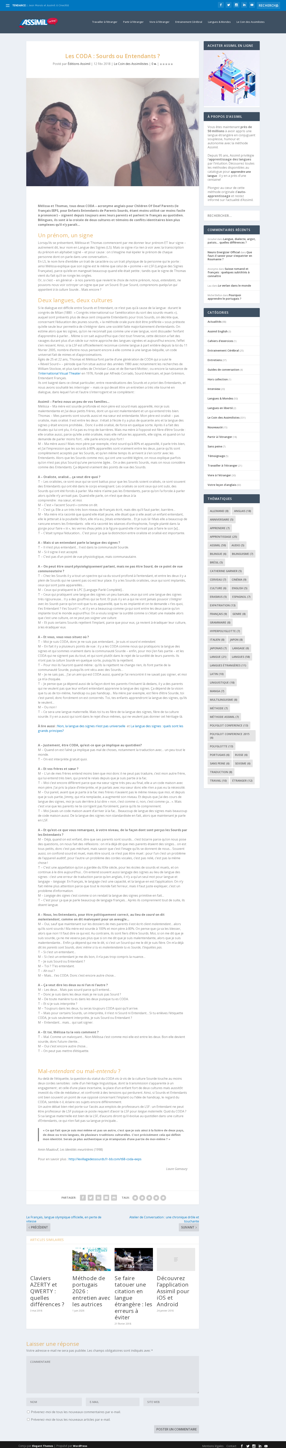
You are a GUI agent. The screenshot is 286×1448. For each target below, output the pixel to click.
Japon (236, 639)
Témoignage (216, 456)
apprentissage (223, 536)
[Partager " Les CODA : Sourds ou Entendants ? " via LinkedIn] (98, 1198)
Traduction (221, 772)
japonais (218, 648)
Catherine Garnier (226, 571)
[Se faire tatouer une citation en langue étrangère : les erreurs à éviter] (134, 1259)
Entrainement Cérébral (188, 22)
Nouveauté (215, 427)
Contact (231, 1446)
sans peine (219, 763)
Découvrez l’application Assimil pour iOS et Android (173, 1291)
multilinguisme (223, 699)
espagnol (241, 597)
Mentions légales (213, 1446)
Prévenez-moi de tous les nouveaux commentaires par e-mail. (76, 1412)
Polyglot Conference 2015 (229, 735)
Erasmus (218, 597)
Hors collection (218, 379)
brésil (216, 562)
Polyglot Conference (229, 725)
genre (239, 614)
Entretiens (215, 360)
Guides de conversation (223, 369)
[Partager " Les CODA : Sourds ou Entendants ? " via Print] (114, 1198)
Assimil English (218, 331)
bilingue (218, 554)
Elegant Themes (42, 1446)
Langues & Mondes (219, 22)
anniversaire (221, 519)
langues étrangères (228, 665)
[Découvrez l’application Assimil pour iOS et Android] (176, 1259)
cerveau (218, 579)
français (218, 614)
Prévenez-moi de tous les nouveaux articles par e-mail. (70, 1419)
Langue (218, 657)
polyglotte (221, 746)
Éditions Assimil (79, 64)
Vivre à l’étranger (159, 22)
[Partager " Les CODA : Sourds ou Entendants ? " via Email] (106, 1198)
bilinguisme (242, 554)
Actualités (214, 321)
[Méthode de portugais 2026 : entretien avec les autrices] (91, 1259)
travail (218, 780)
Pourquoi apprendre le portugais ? (224, 296)
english (239, 588)
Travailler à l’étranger (104, 22)
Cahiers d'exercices (220, 341)
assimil (218, 545)
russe (241, 755)
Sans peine (215, 446)
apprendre (220, 528)
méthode (219, 708)
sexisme (242, 763)
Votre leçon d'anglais (222, 485)
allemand (219, 511)
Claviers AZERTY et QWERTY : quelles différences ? (47, 1291)
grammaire (220, 622)
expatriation (222, 605)
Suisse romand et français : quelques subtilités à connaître (229, 272)
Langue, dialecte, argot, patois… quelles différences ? (232, 240)
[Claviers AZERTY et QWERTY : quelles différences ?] (49, 1259)
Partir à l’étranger (133, 22)
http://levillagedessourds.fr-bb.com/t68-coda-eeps (104, 1159)
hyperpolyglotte (225, 631)
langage (240, 648)
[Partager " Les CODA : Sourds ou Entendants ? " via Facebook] (83, 1198)
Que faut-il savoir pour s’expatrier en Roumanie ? (230, 255)
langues (241, 657)
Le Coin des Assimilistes (251, 22)
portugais (219, 755)
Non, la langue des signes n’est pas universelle (91, 726)
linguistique (222, 682)
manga (217, 691)
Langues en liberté (220, 408)
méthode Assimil (224, 717)
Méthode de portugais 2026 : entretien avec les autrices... (63, 5)
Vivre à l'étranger (219, 475)
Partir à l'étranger (220, 437)
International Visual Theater (60, 373)
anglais (242, 511)
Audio (238, 545)
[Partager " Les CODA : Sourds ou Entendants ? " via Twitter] (91, 1198)
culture (218, 588)
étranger (242, 780)
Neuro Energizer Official (224, 252)
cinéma (239, 579)
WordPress (80, 1446)
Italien (217, 639)
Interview (214, 389)
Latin (217, 674)
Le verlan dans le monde (234, 285)
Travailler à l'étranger (222, 465)
